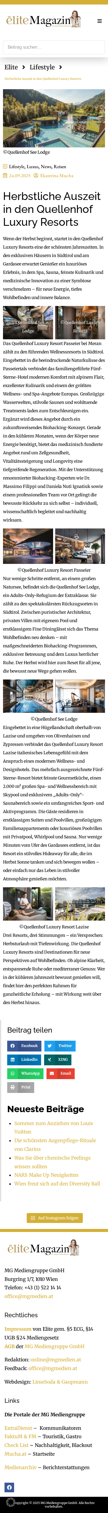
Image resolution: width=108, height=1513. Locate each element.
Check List (16, 1445)
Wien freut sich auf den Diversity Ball (57, 1184)
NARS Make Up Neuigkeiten (46, 1175)
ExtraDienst (18, 1428)
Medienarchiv (20, 1467)
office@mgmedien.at (28, 1296)
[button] (99, 21)
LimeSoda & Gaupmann (60, 1382)
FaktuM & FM (20, 1436)
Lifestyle (42, 67)
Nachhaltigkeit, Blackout (60, 1445)
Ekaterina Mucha (57, 175)
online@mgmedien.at (56, 1360)
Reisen (60, 166)
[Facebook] (9, 1487)
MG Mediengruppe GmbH (55, 1346)
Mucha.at (15, 1454)
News (46, 166)
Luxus (32, 166)
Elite (11, 67)
